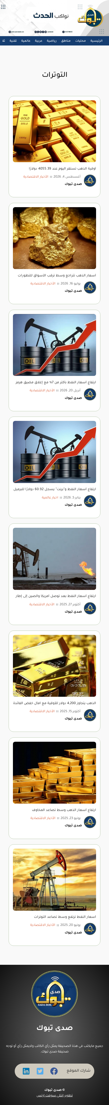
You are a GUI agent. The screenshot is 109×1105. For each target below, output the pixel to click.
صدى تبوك (54, 1029)
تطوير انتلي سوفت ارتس (55, 1096)
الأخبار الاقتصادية (35, 177)
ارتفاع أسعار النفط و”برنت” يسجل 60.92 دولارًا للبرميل (54, 489)
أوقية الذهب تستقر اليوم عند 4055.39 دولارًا (62, 169)
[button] (54, 1071)
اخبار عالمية (50, 498)
